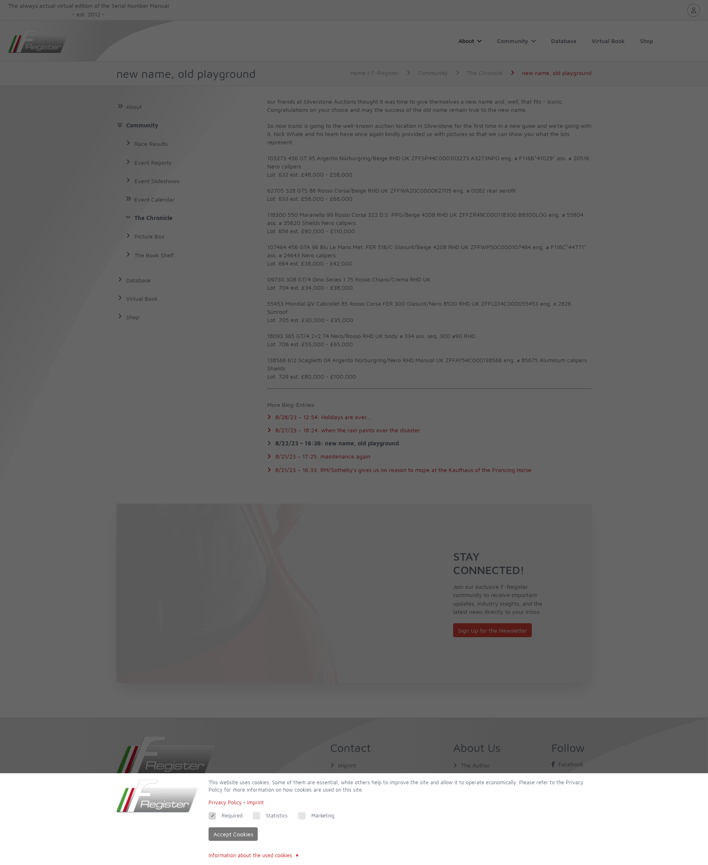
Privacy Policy (225, 802)
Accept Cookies (233, 834)
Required (232, 816)
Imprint (255, 802)
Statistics (277, 816)
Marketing (322, 816)
